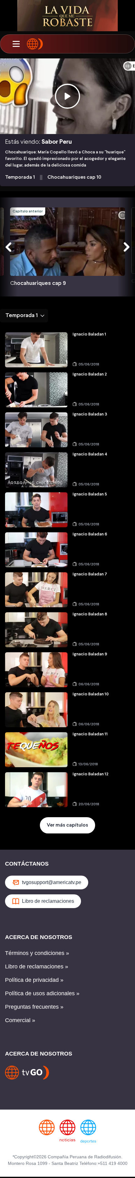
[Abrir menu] (16, 44)
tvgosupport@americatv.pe (51, 882)
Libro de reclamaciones (48, 901)
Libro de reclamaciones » (36, 966)
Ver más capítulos (67, 825)
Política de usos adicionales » (42, 993)
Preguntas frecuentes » (34, 1007)
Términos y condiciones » (37, 953)
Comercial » (20, 1020)
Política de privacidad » (34, 980)
